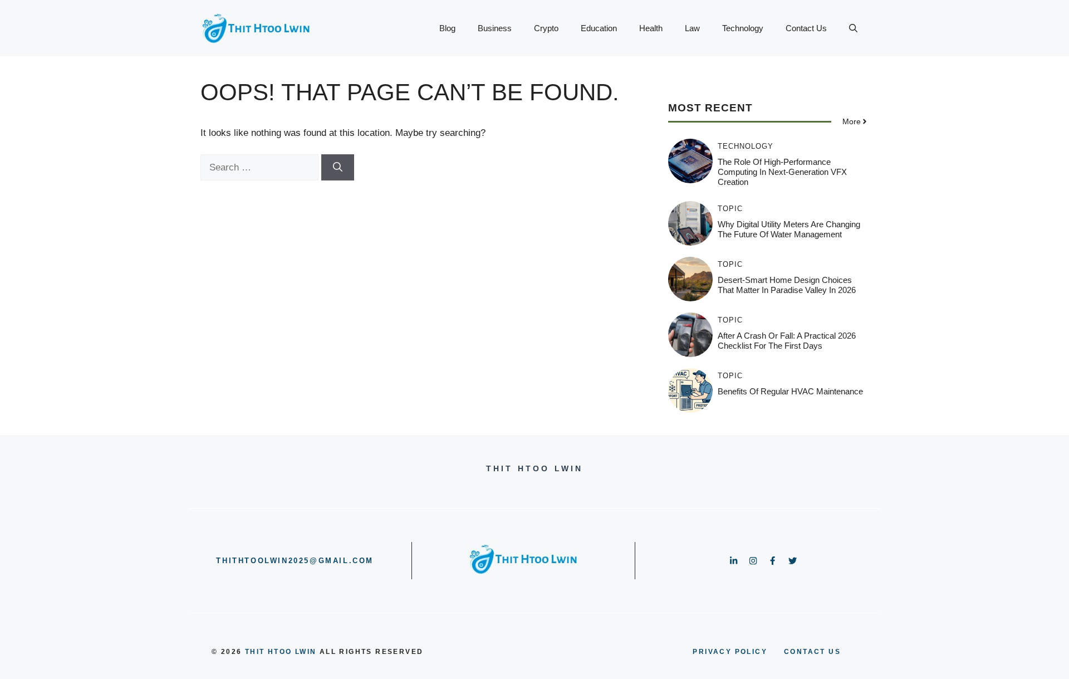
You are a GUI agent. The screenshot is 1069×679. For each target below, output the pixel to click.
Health (651, 28)
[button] (853, 28)
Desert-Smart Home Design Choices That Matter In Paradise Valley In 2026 (787, 285)
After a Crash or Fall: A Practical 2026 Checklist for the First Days (787, 340)
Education (599, 28)
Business (495, 28)
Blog (447, 28)
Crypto (546, 28)
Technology (742, 28)
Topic (730, 208)
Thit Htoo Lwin (281, 652)
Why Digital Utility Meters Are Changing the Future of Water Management (789, 229)
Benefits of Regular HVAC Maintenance (790, 391)
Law (692, 28)
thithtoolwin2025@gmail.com (295, 560)
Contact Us (806, 28)
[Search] (337, 167)
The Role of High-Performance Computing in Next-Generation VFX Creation (782, 172)
